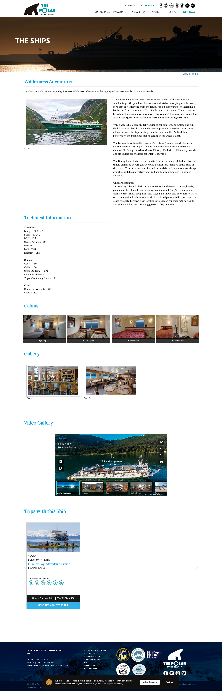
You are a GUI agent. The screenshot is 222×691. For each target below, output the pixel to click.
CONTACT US (132, 5)
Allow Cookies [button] (150, 682)
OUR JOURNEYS (102, 11)
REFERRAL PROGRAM (95, 650)
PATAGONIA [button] (119, 11)
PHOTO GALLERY (92, 656)
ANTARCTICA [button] (139, 11)
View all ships (190, 73)
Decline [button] (169, 682)
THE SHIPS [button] (171, 11)
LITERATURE (90, 653)
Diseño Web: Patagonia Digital (183, 684)
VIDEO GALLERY (92, 659)
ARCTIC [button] (156, 11)
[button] (37, 567)
